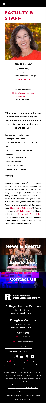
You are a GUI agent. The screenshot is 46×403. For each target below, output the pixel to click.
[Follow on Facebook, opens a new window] (10, 357)
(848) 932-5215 (24, 96)
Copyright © (11, 395)
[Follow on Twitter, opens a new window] (27, 357)
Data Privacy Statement (23, 392)
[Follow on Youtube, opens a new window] (32, 357)
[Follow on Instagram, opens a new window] (15, 357)
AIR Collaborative (23, 211)
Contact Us (26, 337)
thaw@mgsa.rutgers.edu (24, 93)
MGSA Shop (24, 346)
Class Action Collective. (20, 208)
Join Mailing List (17, 351)
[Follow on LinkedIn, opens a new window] (21, 357)
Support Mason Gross (24, 342)
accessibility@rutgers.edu (14, 385)
